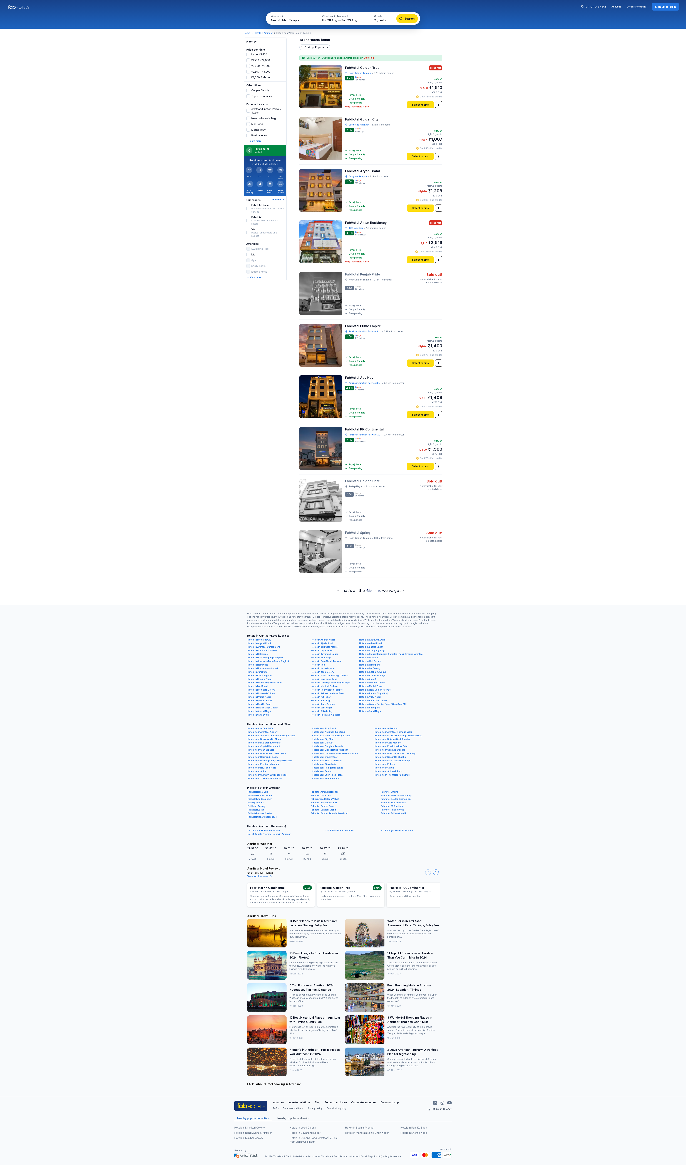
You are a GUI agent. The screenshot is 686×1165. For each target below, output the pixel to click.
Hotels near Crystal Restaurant (263, 746)
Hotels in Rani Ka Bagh (259, 704)
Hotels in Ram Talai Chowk (373, 700)
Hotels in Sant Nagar (321, 707)
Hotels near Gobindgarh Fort (389, 749)
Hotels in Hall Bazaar (370, 661)
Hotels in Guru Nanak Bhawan (326, 661)
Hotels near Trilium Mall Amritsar (264, 778)
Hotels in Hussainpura (322, 668)
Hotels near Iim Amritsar (324, 757)
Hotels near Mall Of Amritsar (327, 760)
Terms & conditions (293, 1108)
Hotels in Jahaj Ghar (257, 672)
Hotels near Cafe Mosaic (387, 742)
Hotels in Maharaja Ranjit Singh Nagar (330, 682)
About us (616, 6)
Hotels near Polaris (384, 764)
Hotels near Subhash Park (388, 771)
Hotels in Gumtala (368, 657)
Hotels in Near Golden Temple (327, 689)
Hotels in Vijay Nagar (370, 697)
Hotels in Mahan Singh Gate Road (264, 682)
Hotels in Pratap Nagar (259, 697)
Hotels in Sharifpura (369, 707)
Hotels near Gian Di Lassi (260, 749)
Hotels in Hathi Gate (257, 664)
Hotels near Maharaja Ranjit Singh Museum (269, 760)
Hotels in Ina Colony (369, 668)
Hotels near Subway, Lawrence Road (267, 775)
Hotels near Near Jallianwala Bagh (392, 760)
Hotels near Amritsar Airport (262, 732)
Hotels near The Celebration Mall (391, 775)
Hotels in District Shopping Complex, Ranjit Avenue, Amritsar (391, 654)
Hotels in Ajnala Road (322, 643)
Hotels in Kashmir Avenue (372, 672)
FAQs (276, 1108)
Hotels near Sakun (384, 767)
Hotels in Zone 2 (368, 679)
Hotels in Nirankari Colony (261, 693)
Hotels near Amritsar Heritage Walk (393, 732)
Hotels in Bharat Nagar (371, 647)
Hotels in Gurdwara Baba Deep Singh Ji (268, 661)
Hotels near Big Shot (323, 739)
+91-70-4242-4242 (595, 6)
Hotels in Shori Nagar (370, 711)
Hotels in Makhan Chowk (372, 682)
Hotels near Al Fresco (385, 728)
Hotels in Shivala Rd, (321, 711)
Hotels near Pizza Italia (324, 764)
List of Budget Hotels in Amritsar (396, 830)
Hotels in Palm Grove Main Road (327, 693)
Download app (390, 1102)
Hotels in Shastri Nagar (259, 711)
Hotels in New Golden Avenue (375, 689)
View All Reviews (258, 876)
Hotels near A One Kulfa (260, 728)
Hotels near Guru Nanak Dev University (395, 753)
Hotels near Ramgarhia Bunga (327, 767)
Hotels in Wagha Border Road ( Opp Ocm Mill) (383, 704)
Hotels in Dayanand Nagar (324, 654)
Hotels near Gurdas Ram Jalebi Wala (266, 753)
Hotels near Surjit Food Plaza (327, 775)
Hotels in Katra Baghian (259, 675)
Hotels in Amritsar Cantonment (263, 647)
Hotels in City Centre (321, 650)
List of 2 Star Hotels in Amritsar (263, 830)
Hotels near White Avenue (325, 778)
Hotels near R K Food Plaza (261, 767)
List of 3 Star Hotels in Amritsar (339, 830)
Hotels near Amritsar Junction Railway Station (271, 735)
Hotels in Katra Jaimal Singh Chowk (329, 675)
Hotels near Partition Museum (263, 764)
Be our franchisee (336, 1102)
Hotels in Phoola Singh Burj (373, 693)
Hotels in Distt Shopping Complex (265, 657)
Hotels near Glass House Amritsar (330, 749)
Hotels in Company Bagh (372, 650)
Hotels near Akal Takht (324, 728)
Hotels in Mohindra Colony (261, 689)
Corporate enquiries (363, 1102)
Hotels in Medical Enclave (324, 686)
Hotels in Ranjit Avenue (323, 704)
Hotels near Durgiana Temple (327, 746)
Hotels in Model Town (370, 686)
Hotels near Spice (256, 771)
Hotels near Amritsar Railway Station (331, 735)
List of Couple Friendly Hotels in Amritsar (269, 834)
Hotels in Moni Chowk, (259, 639)
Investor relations (299, 1102)
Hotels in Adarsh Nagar (323, 639)
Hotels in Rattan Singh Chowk (262, 707)
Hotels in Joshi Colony (322, 672)
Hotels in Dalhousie (257, 654)
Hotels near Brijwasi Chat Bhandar (392, 739)
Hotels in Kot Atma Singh (372, 675)
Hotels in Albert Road (370, 643)
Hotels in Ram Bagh (321, 700)
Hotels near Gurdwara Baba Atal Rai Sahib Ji (335, 753)
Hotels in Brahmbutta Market (262, 650)
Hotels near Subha (321, 771)
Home (247, 33)
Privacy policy (315, 1108)
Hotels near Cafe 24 (322, 742)
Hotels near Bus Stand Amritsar (263, 742)
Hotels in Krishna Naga (259, 679)
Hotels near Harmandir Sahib (262, 757)
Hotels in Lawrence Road (324, 679)
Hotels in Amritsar (263, 33)
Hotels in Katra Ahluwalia (372, 639)
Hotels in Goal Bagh (321, 657)
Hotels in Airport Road (259, 643)
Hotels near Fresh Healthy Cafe (390, 746)
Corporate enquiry (636, 6)
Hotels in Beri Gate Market (324, 647)
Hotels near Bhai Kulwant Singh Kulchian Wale (398, 735)
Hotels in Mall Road (257, 686)
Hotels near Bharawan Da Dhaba (264, 739)
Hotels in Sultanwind (258, 714)
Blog (317, 1102)
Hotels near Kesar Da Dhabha (390, 757)
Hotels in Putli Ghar (320, 697)
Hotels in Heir (318, 664)
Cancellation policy (337, 1108)
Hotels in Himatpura (369, 664)
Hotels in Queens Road (259, 700)
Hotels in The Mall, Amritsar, (325, 714)
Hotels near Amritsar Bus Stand (328, 732)
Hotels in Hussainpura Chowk (262, 668)
